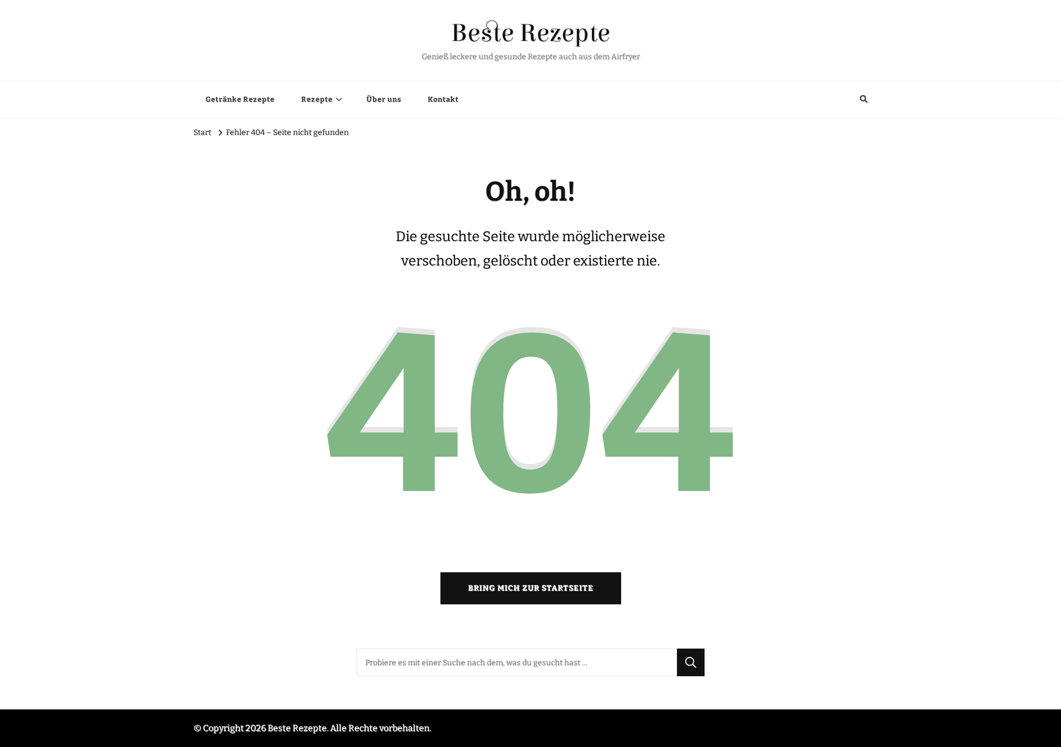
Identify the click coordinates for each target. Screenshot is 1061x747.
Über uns (383, 99)
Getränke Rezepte (240, 99)
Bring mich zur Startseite (530, 588)
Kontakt (443, 99)
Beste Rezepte (530, 33)
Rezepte (317, 99)
